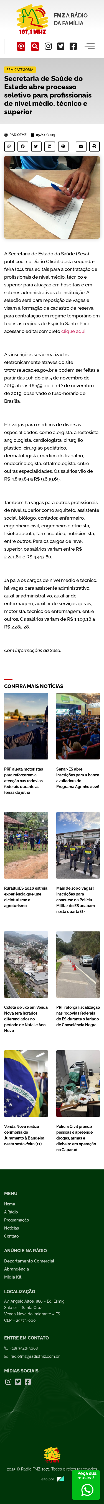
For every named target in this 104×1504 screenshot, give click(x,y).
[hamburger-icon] (89, 46)
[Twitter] (61, 46)
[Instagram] (48, 46)
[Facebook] (73, 46)
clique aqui (73, 331)
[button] (35, 46)
